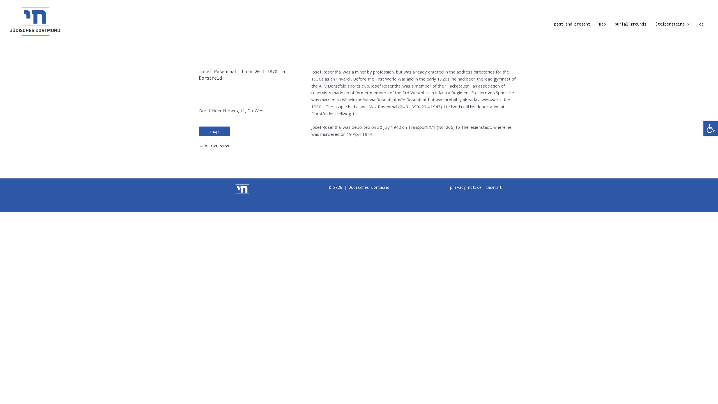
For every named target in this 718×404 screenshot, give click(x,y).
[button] (710, 128)
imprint (494, 187)
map (602, 24)
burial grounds (630, 24)
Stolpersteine (670, 24)
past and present (572, 24)
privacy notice (466, 187)
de (701, 24)
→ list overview (214, 145)
